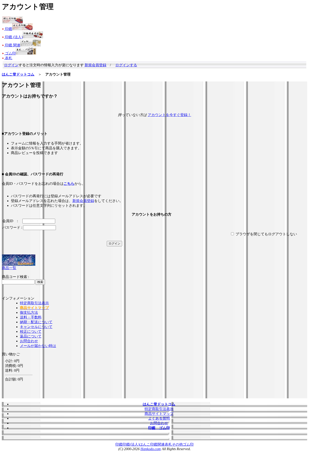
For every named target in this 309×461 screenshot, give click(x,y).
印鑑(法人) (131, 444)
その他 (177, 444)
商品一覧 (9, 268)
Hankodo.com (150, 449)
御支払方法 (29, 312)
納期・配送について (36, 322)
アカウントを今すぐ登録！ (169, 115)
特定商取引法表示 (34, 303)
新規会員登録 (95, 65)
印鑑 (119, 444)
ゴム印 (188, 444)
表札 (168, 444)
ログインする (126, 65)
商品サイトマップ (159, 414)
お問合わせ (29, 341)
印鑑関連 (157, 444)
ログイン (11, 65)
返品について (31, 336)
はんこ (144, 444)
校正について (31, 331)
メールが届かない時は (38, 346)
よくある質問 (159, 418)
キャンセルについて (36, 327)
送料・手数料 (31, 317)
